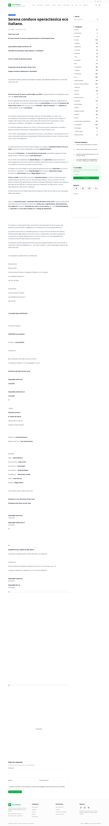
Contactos (85, 5)
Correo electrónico (43, 780)
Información (40, 5)
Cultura (54, 5)
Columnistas (66, 5)
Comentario (11, 768)
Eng (72, 5)
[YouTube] (100, 1)
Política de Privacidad (61, 812)
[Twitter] (97, 1)
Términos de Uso (60, 814)
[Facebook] (95, 1)
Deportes (47, 5)
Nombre (10, 780)
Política (34, 814)
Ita (80, 5)
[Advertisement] (38, 740)
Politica (59, 5)
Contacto (58, 809)
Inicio (33, 5)
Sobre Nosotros (59, 807)
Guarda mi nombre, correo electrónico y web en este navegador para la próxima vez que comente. (37, 786)
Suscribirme (86, 178)
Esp (76, 5)
